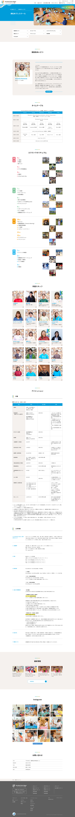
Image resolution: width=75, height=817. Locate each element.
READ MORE (48, 91)
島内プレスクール (36, 788)
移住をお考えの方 (65, 1)
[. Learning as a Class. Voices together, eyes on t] (56, 723)
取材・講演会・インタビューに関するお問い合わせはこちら (19, 792)
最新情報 (48, 33)
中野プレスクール (47, 789)
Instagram (16, 36)
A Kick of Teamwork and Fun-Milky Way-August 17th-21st (43, 675)
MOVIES (31, 810)
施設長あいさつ (16, 30)
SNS (60, 1)
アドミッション (33, 33)
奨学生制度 (32, 805)
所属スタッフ (16, 33)
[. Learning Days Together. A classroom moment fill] (18, 710)
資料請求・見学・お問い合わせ (19, 789)
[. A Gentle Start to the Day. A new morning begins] (56, 736)
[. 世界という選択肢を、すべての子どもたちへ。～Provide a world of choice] (31, 723)
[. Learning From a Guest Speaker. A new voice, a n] (18, 723)
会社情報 (13, 801)
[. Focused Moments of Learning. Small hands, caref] (31, 736)
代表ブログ (32, 801)
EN (70, 1)
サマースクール (32, 803)
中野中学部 (46, 793)
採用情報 (31, 808)
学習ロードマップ (23, 801)
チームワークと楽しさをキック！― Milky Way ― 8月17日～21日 (56, 675)
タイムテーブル (33, 30)
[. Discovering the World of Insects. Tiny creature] (31, 710)
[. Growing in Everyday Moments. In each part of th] (44, 723)
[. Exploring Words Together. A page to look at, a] (44, 710)
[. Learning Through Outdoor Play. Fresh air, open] (18, 736)
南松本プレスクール (36, 789)
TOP (13, 779)
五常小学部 (35, 791)
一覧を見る (32, 681)
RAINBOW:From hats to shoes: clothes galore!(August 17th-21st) (17, 675)
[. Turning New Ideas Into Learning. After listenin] (56, 710)
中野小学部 (46, 791)
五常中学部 (35, 793)
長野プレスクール (47, 788)
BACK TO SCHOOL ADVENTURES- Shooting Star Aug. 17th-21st (30, 675)
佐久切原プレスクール (59, 788)
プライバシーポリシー (60, 797)
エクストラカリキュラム (51, 30)
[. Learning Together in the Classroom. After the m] (44, 736)
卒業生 (22, 803)
